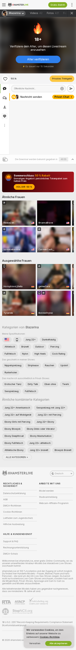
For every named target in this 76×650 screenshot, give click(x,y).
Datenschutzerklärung (14, 493)
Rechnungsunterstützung (16, 547)
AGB (5, 499)
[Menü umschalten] (4, 5)
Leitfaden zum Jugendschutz (18, 518)
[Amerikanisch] (7, 340)
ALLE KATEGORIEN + (17, 457)
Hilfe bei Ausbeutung (13, 524)
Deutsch (59, 473)
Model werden (46, 491)
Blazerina (32, 327)
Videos (36, 13)
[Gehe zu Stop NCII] (22, 611)
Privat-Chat (61, 96)
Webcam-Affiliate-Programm (54, 503)
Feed (66, 13)
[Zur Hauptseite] (23, 4)
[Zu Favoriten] (5, 78)
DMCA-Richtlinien (12, 505)
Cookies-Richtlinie (50, 637)
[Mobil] (17, 340)
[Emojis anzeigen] (62, 88)
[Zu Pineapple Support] (6, 611)
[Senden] (70, 88)
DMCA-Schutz (10, 554)
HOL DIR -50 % (24, 187)
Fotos (53, 13)
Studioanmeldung (48, 497)
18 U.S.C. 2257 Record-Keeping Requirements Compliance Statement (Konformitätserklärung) (37, 624)
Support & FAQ (10, 541)
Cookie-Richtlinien (12, 512)
